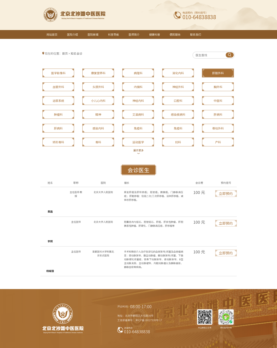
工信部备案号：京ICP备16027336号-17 (139, 320)
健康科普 (154, 34)
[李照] (226, 231)
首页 (65, 53)
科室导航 (113, 34)
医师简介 (134, 34)
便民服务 (175, 34)
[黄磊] (226, 201)
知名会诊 (76, 53)
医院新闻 (93, 34)
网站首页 (51, 34)
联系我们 (195, 34)
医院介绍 (72, 34)
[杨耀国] (226, 261)
